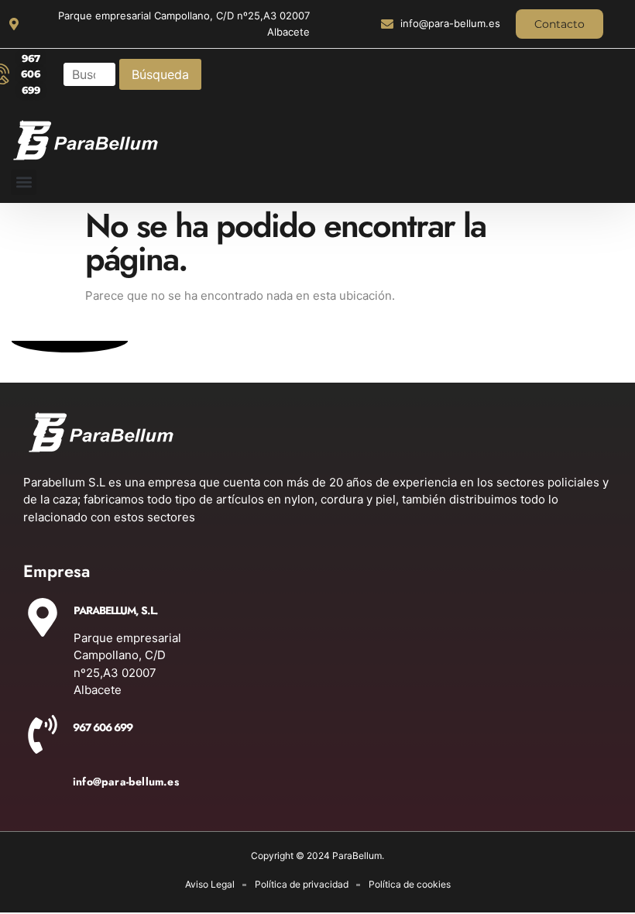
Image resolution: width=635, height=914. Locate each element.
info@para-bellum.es (126, 781)
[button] (23, 182)
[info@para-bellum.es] (42, 788)
